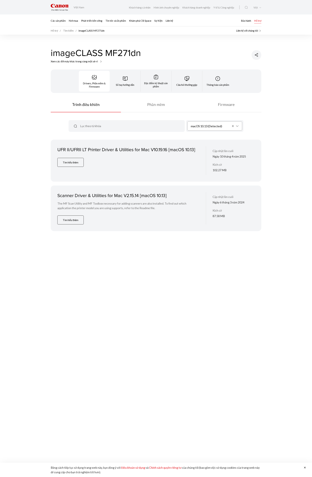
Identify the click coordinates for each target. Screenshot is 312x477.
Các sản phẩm (58, 20)
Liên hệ (169, 20)
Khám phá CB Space (140, 20)
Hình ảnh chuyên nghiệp (167, 7)
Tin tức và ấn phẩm (115, 20)
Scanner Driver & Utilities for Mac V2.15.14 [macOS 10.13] (112, 195)
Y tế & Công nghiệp (223, 7)
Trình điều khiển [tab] (86, 104)
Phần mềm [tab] (156, 104)
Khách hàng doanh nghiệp (196, 7)
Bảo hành (246, 20)
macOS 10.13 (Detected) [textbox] (206, 126)
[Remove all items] (233, 126)
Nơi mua (73, 20)
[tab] (94, 81)
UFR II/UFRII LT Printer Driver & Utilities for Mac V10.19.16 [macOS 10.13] (126, 149)
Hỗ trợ (257, 20)
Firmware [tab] (226, 104)
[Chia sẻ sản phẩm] (256, 55)
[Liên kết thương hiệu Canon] (59, 7)
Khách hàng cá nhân (140, 7)
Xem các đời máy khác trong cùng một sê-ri (74, 61)
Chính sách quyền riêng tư (165, 467)
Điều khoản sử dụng (133, 467)
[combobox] (214, 126)
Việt (256, 7)
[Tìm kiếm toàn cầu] (246, 7)
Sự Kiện (158, 20)
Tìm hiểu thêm (70, 162)
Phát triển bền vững (91, 20)
